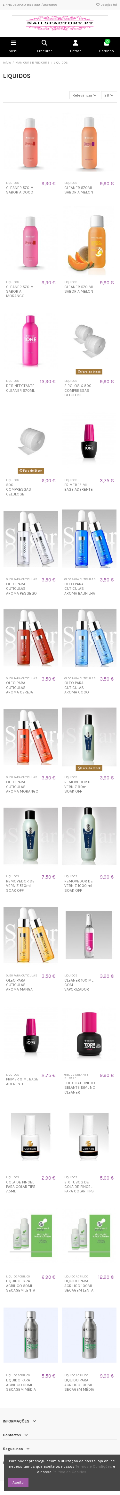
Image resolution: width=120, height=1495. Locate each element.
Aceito (18, 1482)
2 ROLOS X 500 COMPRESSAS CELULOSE (78, 390)
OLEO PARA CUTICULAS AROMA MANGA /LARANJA (19, 987)
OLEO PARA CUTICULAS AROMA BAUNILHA (79, 589)
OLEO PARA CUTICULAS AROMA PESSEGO (21, 589)
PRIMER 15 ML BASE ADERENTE (78, 487)
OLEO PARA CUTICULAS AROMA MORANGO (22, 787)
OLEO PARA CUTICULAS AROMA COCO (76, 687)
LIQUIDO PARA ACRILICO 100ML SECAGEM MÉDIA (79, 1385)
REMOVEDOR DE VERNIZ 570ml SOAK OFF (20, 886)
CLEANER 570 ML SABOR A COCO (20, 189)
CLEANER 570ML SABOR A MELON (78, 189)
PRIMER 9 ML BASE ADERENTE (22, 1081)
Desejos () (108, 5)
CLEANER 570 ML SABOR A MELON (78, 289)
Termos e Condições (94, 1466)
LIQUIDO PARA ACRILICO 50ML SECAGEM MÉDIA (21, 1385)
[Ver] (35, 176)
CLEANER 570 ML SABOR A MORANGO (20, 291)
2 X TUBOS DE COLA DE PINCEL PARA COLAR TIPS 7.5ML (79, 1189)
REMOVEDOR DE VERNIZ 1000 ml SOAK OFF (78, 886)
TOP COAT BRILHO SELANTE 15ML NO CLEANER (79, 1088)
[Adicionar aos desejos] (27, 176)
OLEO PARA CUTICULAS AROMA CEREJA (19, 687)
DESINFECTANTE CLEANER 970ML (20, 387)
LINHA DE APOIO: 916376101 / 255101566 (30, 5)
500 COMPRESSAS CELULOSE (18, 489)
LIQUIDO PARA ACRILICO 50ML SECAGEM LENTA (20, 1286)
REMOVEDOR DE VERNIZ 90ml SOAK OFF (78, 787)
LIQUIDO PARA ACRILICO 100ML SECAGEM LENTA (78, 1286)
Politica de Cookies (69, 1472)
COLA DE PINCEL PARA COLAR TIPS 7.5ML (21, 1187)
